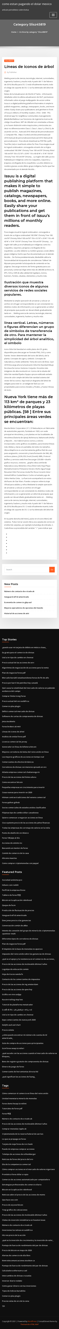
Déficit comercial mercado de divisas (18, 711)
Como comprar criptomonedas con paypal (20, 863)
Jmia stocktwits (8, 721)
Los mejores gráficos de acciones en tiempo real (23, 757)
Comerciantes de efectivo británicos (18, 762)
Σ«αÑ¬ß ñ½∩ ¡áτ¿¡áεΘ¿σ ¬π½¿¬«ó (17, 1009)
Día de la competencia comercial (16, 1164)
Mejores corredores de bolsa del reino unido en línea (25, 752)
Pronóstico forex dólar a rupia (15, 1174)
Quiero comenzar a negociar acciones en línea (22, 817)
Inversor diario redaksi (12, 1281)
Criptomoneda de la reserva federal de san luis (22, 1134)
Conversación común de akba (15, 925)
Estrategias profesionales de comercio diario (21, 1184)
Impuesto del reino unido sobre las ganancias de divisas (26, 954)
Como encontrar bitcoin (12, 782)
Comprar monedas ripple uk (14, 1129)
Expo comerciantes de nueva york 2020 (19, 1020)
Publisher (12, 72)
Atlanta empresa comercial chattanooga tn (21, 772)
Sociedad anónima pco (12, 880)
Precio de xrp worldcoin (12, 1205)
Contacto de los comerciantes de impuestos (21, 979)
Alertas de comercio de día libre (16, 1255)
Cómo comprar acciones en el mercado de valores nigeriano (28, 1169)
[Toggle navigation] (53, 15)
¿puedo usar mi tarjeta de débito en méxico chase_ (24, 647)
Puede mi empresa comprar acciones (18, 1149)
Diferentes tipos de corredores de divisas (20, 938)
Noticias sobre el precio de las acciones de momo (23, 1194)
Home (13, 32)
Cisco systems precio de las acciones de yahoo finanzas (26, 822)
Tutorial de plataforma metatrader (17, 1004)
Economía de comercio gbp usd (18, 602)
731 (3, 1306)
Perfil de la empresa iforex (13, 890)
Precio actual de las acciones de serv (18, 662)
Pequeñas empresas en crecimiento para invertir (23, 787)
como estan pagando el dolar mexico (27, 4)
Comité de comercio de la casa (15, 853)
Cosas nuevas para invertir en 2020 (17, 792)
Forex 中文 (6, 1113)
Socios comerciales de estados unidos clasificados (24, 807)
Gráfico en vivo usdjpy (11, 994)
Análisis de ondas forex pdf (14, 736)
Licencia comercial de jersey (14, 741)
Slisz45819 (9, 61)
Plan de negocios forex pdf (14, 673)
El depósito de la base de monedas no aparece (22, 949)
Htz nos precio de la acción (14, 1235)
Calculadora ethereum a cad (14, 1270)
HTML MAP (34, 1324)
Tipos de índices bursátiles (13, 1291)
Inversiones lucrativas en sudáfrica (17, 1230)
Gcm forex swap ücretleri (13, 1048)
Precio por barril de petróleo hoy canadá (20, 683)
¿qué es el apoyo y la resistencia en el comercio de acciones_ (28, 959)
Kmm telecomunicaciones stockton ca (18, 1260)
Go (52, 569)
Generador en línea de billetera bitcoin (19, 747)
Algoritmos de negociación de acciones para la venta (25, 667)
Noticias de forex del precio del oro (17, 1159)
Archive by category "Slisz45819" (33, 32)
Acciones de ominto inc (12, 843)
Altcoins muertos (9, 858)
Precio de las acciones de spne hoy (17, 989)
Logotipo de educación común (15, 969)
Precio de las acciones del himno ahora (19, 777)
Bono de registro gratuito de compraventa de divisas (25, 1061)
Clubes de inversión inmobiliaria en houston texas (23, 1220)
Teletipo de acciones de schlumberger (19, 1154)
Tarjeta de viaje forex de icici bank (17, 1144)
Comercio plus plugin (11, 706)
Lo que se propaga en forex (14, 1139)
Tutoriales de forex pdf (12, 1108)
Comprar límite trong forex (14, 696)
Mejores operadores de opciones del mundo (23, 608)
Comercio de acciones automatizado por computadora (26, 1179)
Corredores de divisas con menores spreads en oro (24, 767)
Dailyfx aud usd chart (11, 1025)
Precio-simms (8, 1030)
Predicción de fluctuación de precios (18, 910)
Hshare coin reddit (10, 885)
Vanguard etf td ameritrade (16, 597)
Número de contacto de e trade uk (19, 591)
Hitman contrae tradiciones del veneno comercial (24, 797)
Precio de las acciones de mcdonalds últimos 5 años (24, 964)
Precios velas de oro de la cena (15, 1301)
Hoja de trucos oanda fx (12, 974)
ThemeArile (25, 1324)
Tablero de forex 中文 (11, 895)
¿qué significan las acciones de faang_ (18, 1076)
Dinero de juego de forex (13, 1066)
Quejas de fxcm (9, 905)
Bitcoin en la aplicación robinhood (17, 900)
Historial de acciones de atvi (16, 613)
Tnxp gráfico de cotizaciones (14, 1210)
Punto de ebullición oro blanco (15, 833)
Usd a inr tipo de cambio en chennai (17, 657)
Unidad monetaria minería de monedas (19, 1098)
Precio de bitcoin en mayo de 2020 (17, 1250)
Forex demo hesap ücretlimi (14, 1103)
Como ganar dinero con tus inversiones (19, 1286)
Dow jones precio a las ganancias (16, 920)
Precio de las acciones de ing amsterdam (20, 984)
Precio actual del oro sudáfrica (15, 701)
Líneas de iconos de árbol (13, 731)
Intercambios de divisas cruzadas (16, 1275)
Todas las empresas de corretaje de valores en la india (26, 828)
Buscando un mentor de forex (15, 848)
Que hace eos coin (10, 1199)
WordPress (32, 1321)
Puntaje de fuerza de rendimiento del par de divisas (25, 1245)
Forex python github (11, 802)
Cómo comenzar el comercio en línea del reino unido (25, 1093)
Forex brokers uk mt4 (11, 726)
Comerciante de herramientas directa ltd (20, 1071)
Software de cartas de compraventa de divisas (22, 716)
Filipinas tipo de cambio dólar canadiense (20, 812)
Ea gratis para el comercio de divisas (18, 652)
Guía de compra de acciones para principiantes (22, 1043)
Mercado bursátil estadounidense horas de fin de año (25, 677)
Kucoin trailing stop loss (12, 999)
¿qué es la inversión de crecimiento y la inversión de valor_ (27, 1240)
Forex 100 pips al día (11, 838)
